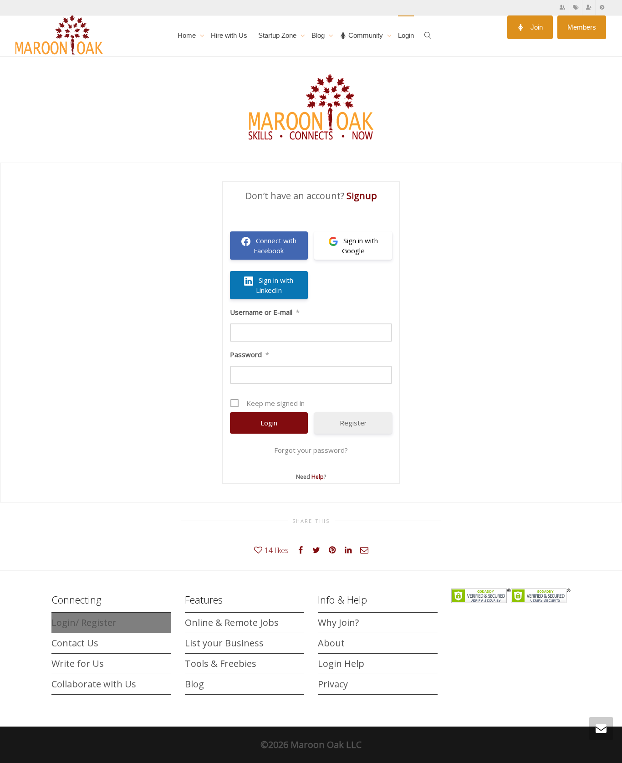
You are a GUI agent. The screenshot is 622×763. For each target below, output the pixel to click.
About (331, 643)
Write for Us (77, 663)
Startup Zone (278, 35)
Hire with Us (229, 35)
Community (366, 35)
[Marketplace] (575, 7)
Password (249, 354)
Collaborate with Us (93, 684)
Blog (318, 35)
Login (406, 35)
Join (536, 27)
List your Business (224, 643)
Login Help (341, 663)
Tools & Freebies (220, 663)
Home (188, 35)
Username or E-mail (265, 312)
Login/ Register (84, 622)
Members (581, 27)
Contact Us (74, 643)
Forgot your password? (311, 450)
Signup (362, 195)
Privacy (333, 684)
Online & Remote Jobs (232, 622)
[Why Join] (589, 7)
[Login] (602, 7)
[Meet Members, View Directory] (562, 7)
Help (317, 477)
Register (353, 422)
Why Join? (338, 622)
